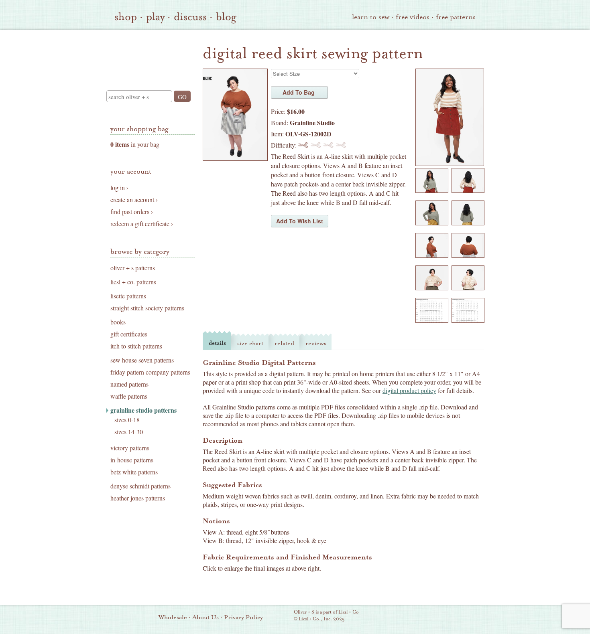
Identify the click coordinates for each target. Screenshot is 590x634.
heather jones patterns (137, 498)
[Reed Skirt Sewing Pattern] (235, 158)
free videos (412, 17)
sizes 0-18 (127, 420)
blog (226, 17)
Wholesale (173, 617)
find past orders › (131, 212)
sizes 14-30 (128, 432)
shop (125, 17)
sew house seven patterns (142, 360)
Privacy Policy (243, 617)
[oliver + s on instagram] (457, 616)
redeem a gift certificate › (141, 224)
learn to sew (370, 17)
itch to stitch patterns (136, 346)
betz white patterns (134, 472)
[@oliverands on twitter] (443, 616)
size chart (250, 343)
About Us (205, 617)
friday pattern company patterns (150, 372)
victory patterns (129, 448)
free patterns (456, 17)
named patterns (129, 384)
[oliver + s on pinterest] (402, 616)
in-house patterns (131, 460)
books (118, 322)
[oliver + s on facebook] (429, 616)
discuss (190, 17)
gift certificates (128, 334)
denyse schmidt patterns (140, 486)
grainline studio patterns (143, 410)
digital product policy (409, 390)
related (284, 343)
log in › (119, 188)
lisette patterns (128, 296)
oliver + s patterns (132, 268)
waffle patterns (128, 396)
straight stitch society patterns (147, 308)
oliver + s (150, 53)
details (217, 343)
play (155, 17)
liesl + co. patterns (133, 282)
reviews (315, 343)
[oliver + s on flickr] (416, 616)
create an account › (134, 200)
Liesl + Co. (283, 616)
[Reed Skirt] (449, 163)
